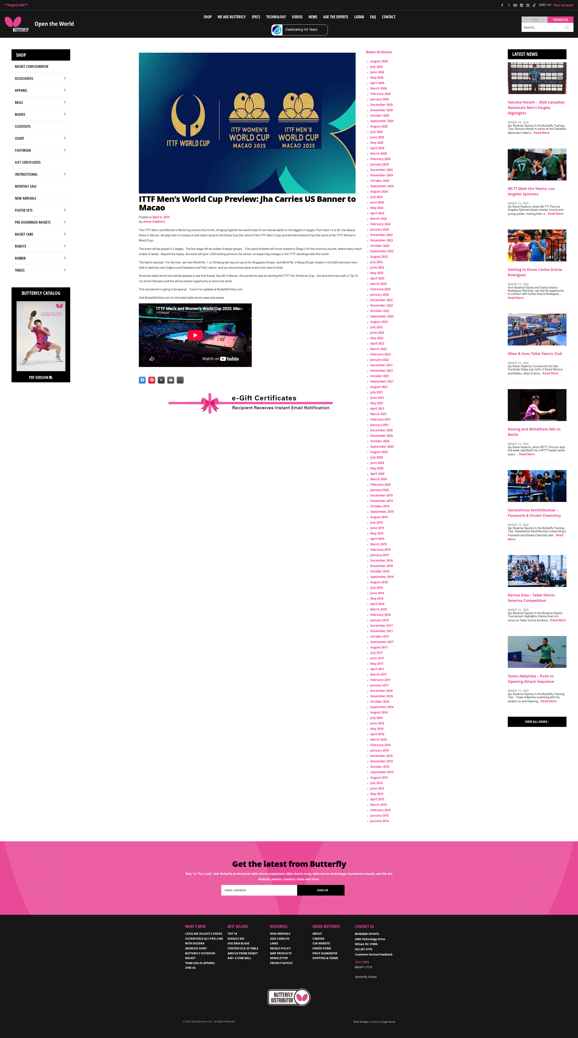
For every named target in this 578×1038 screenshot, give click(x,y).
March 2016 (378, 740)
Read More (542, 133)
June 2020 (377, 463)
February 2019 (380, 550)
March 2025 (378, 153)
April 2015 (377, 799)
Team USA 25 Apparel (200, 963)
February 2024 (380, 224)
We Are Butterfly (232, 16)
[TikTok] (534, 5)
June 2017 (377, 658)
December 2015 (381, 756)
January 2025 (379, 164)
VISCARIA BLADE (238, 943)
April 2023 (377, 278)
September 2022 (382, 316)
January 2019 (379, 555)
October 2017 (379, 636)
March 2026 (378, 88)
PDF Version (39, 377)
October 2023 (379, 246)
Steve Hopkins (153, 222)
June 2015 (377, 788)
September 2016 (382, 707)
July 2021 (376, 392)
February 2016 (380, 745)
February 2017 (380, 680)
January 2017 (379, 685)
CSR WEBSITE (321, 943)
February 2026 (380, 94)
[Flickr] (521, 5)
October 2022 (379, 311)
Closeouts (23, 126)
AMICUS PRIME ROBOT (243, 953)
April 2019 (377, 539)
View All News (536, 722)
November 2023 (381, 240)
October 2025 (379, 115)
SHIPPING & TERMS (325, 958)
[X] (509, 5)
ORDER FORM (321, 948)
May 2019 (376, 533)
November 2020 (381, 436)
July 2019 (376, 522)
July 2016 (376, 718)
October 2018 (379, 571)
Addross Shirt (196, 948)
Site (534, 20)
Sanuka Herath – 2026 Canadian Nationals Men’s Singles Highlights (536, 108)
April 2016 (377, 734)
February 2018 (380, 615)
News (313, 16)
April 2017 (377, 669)
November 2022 (381, 305)
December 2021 (381, 365)
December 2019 (381, 495)
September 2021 (382, 381)
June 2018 (377, 593)
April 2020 (377, 474)
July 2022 (376, 327)
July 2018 (376, 588)
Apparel (21, 90)
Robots (20, 246)
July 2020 (376, 457)
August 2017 (379, 647)
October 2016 (379, 702)
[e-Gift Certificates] (251, 403)
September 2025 (382, 121)
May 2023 (376, 273)
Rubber (20, 258)
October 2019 (379, 506)
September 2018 (382, 577)
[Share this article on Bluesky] (180, 380)
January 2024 (379, 229)
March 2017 (378, 674)
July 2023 (376, 262)
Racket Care (24, 234)
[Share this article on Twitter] (161, 380)
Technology (276, 16)
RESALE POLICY (280, 948)
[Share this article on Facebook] (142, 380)
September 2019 (382, 512)
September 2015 (382, 772)
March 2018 (378, 609)
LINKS (274, 943)
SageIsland (388, 1021)
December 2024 (381, 170)
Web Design (361, 1021)
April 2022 (377, 343)
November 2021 (381, 371)
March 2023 (378, 284)
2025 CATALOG (279, 939)
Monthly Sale (26, 186)
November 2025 (381, 110)
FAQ (373, 16)
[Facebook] (502, 5)
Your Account (563, 5)
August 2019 (379, 517)
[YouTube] (515, 5)
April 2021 (377, 409)
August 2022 (379, 322)
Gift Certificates (28, 162)
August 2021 (379, 387)
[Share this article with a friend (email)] (170, 380)
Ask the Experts (335, 16)
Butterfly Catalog (41, 293)
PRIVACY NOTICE (281, 963)
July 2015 (376, 783)
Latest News (525, 54)
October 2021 (379, 376)
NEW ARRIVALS (280, 934)
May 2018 (376, 598)
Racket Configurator (31, 66)
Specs (256, 16)
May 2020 (376, 468)
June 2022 (377, 333)
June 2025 (377, 137)
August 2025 (379, 126)
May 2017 (376, 664)
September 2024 (382, 186)
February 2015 (380, 810)
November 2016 (381, 696)
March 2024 (378, 219)
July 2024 (376, 197)
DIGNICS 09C (236, 939)
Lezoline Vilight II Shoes (203, 934)
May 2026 (376, 78)
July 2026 (376, 67)
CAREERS (318, 939)
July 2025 (376, 132)
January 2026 (379, 99)
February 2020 (380, 484)
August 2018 (379, 582)
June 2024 (377, 202)
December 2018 (381, 560)
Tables (20, 270)
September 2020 (382, 447)
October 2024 (379, 181)
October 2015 (379, 767)
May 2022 (376, 338)
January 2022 (379, 360)
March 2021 (378, 414)
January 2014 (379, 821)
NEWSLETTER (279, 958)
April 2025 (377, 148)
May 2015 (376, 794)
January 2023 (379, 295)
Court (19, 138)
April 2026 (377, 83)
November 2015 (381, 761)
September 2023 (382, 251)
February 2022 (380, 354)
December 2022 (381, 300)
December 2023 (381, 235)
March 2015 (378, 805)
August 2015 (379, 778)
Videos (297, 16)
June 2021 (377, 398)
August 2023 (379, 257)
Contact (388, 16)
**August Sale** (16, 5)
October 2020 (379, 441)
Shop (208, 16)
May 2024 (376, 208)
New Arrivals (25, 198)
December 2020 (381, 430)
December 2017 (381, 626)
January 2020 (379, 490)
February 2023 (380, 289)
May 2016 (376, 729)
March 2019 (378, 544)
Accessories (24, 78)
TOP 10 (232, 934)
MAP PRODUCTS (281, 953)
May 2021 (376, 403)
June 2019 (377, 528)
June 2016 (377, 723)
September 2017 (382, 642)
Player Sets (24, 210)
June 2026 (377, 72)
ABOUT (317, 934)
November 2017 (381, 631)
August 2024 (379, 191)
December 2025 (381, 105)
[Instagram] (528, 5)
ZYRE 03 (190, 968)
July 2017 (376, 653)
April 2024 (377, 213)
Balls (19, 102)
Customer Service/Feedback (373, 954)
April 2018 (377, 604)
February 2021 (380, 419)
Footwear (23, 150)
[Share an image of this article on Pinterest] (151, 380)
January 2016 (379, 750)
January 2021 (379, 425)
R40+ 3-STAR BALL (239, 958)
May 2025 (376, 143)
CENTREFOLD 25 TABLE (243, 948)
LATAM (359, 16)
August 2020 (379, 452)
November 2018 (381, 566)
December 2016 (381, 691)
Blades (20, 114)
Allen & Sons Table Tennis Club (535, 353)
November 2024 (381, 175)
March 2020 (378, 479)
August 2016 (379, 712)
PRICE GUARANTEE (325, 953)
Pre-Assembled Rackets (33, 222)
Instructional (26, 174)
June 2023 (377, 267)
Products (560, 20)
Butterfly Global (366, 977)
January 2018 (379, 620)
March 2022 (378, 349)
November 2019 (381, 501)
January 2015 (379, 815)
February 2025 (380, 159)
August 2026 (379, 61)
